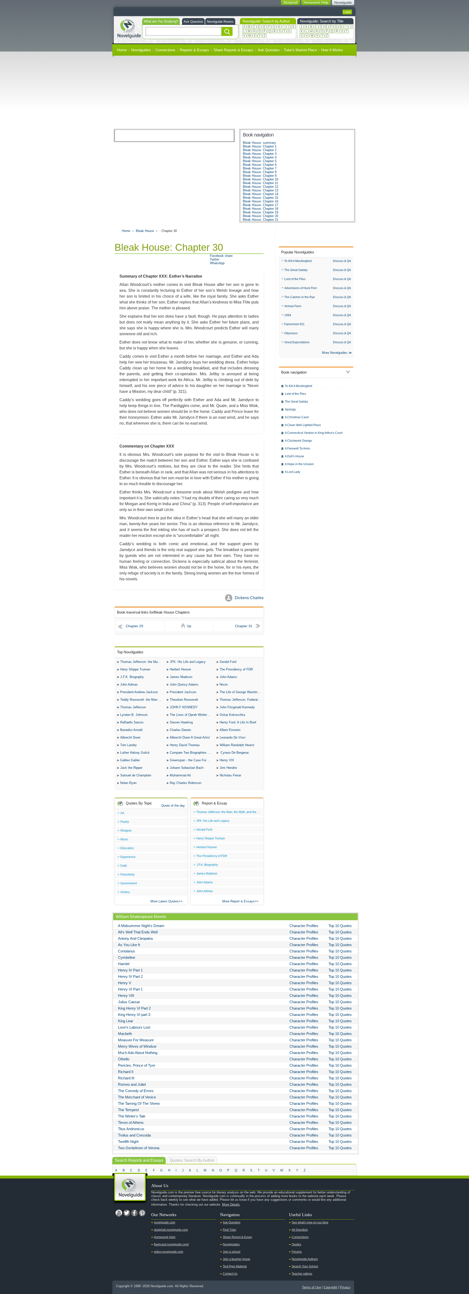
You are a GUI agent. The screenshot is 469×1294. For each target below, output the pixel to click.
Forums (297, 1251)
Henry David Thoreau (185, 745)
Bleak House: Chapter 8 (260, 172)
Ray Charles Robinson (185, 783)
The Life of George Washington (242, 692)
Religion (126, 830)
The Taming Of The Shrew (139, 1103)
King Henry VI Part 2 (134, 1008)
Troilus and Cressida (134, 1135)
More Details (231, 1204)
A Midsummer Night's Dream (141, 926)
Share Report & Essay (237, 1237)
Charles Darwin (180, 730)
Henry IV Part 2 (130, 976)
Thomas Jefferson (133, 707)
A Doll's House (294, 456)
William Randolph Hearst (237, 745)
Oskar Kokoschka (232, 715)
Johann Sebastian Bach (186, 768)
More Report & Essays (238, 901)
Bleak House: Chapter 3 (260, 154)
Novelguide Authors (305, 1259)
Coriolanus (126, 951)
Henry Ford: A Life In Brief (238, 722)
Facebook (134, 1213)
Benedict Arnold (131, 730)
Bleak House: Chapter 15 (260, 197)
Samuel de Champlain (135, 775)
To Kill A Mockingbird (298, 261)
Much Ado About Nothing (137, 1053)
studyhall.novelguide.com (171, 1229)
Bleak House (145, 231)
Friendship (127, 874)
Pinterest (142, 1213)
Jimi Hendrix (228, 768)
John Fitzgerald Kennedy (237, 707)
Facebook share (221, 256)
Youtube (118, 1213)
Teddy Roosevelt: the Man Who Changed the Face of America (142, 699)
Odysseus (291, 333)
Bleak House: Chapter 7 (260, 168)
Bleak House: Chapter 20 (260, 216)
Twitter (214, 259)
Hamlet (123, 964)
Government (128, 883)
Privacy (345, 1287)
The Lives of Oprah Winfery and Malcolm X (192, 715)
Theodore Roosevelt (184, 699)
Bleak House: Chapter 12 (260, 186)
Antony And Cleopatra (135, 938)
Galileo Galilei (130, 760)
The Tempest (128, 1110)
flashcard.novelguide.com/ (171, 1244)
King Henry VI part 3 (134, 1014)
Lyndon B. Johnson (134, 715)
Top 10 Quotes (340, 926)
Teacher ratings (302, 1273)
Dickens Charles (249, 598)
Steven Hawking (181, 722)
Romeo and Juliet (132, 1084)
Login (347, 12)
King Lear (125, 1021)
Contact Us (230, 1273)
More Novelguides (334, 353)
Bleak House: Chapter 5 (260, 161)
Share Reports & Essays (233, 50)
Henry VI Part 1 (130, 989)
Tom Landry (128, 745)
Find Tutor (229, 1229)
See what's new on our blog (310, 1222)
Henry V (124, 983)
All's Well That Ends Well (138, 932)
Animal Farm (292, 306)
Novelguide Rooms (220, 21)
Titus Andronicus (131, 1129)
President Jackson (183, 692)
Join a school (231, 1251)
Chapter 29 (134, 626)
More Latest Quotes (164, 901)
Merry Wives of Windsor (137, 1046)
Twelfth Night (128, 1141)
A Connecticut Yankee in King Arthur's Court (313, 433)
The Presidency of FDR (236, 669)
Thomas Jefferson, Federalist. (241, 699)
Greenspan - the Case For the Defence (192, 760)
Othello (123, 1059)
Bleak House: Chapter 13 (260, 190)
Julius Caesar (129, 1002)
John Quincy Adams (184, 684)
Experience (128, 857)
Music (124, 839)
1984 (287, 315)
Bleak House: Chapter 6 (260, 165)
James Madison (181, 677)
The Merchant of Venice (137, 1097)
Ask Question (193, 21)
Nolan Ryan (128, 783)
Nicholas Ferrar (230, 775)
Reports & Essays (194, 50)
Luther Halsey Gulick (135, 752)
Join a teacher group (236, 1259)
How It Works (332, 50)
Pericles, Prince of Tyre (136, 1065)
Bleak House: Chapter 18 (260, 208)
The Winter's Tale (131, 1116)
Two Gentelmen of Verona (138, 1148)
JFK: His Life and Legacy (188, 662)
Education (127, 848)
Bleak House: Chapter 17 (260, 205)
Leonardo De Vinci (232, 737)
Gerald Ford (228, 662)
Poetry (124, 822)
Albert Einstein (230, 730)
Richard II (125, 1072)
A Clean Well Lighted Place (303, 425)
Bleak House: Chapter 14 (260, 194)
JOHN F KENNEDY (184, 707)
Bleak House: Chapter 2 (260, 150)
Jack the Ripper (131, 768)
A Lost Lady (292, 472)
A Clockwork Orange (298, 440)
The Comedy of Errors (136, 1091)
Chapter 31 (243, 626)
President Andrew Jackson (139, 692)
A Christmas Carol (297, 417)
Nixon (224, 684)
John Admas (129, 684)
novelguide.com (164, 1222)
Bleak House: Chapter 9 (260, 175)
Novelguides (141, 50)
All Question (300, 1229)
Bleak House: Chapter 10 (260, 179)
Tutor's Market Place (300, 50)
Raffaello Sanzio (131, 722)
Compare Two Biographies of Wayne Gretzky (192, 752)
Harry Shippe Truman (135, 669)
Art (122, 813)
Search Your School (305, 1266)
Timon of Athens (131, 1122)
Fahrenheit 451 (294, 324)
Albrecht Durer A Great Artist (190, 737)
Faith (123, 865)
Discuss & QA (342, 261)
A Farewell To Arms (297, 448)
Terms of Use (311, 1287)
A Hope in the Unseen (299, 464)
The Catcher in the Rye (299, 297)
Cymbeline (126, 957)
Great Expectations (296, 342)
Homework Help (164, 1237)
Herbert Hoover (180, 669)
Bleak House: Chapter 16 (260, 201)
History (125, 892)
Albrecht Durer (130, 737)
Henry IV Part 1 (130, 970)
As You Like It (129, 945)
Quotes (296, 1244)
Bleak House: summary (259, 143)
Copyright (330, 1287)
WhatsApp (217, 263)
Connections (165, 50)
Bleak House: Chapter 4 (260, 157)
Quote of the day (173, 805)
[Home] (129, 28)
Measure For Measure (136, 1040)
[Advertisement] (234, 92)
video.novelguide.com (168, 1251)
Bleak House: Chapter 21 (260, 219)
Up (189, 626)
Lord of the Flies (295, 279)
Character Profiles (303, 926)
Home (122, 50)
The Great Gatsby (296, 270)
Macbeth (125, 1034)
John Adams (228, 677)
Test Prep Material (235, 1266)
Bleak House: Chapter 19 (260, 212)
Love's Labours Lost (134, 1027)
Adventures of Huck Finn (300, 288)
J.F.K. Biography (132, 677)
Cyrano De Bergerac (234, 752)
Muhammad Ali (180, 775)
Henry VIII (227, 760)
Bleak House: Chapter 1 (260, 146)
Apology (290, 409)
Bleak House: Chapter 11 (260, 183)
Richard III (126, 1078)
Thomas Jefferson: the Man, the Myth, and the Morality (142, 662)
